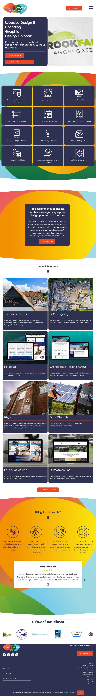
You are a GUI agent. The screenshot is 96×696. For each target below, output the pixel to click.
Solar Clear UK (59, 417)
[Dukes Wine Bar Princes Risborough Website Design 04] (70, 435)
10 (53, 600)
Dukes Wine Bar (60, 469)
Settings (72, 692)
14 (60, 600)
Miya (7, 417)
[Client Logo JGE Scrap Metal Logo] (75, 629)
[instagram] (8, 654)
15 (62, 600)
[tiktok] (12, 654)
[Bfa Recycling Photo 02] (70, 279)
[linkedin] (16, 654)
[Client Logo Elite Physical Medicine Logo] (20, 629)
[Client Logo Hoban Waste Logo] (56, 629)
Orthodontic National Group (68, 366)
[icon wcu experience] (11, 645)
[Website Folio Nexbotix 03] (25, 332)
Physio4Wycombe (15, 469)
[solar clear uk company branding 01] (70, 382)
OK (80, 692)
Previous (12, 580)
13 (58, 600)
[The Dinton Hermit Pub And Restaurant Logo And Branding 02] (25, 279)
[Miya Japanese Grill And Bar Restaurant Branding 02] (25, 382)
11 (55, 600)
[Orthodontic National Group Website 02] (70, 332)
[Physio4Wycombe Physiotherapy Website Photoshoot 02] (25, 435)
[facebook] (4, 654)
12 (56, 600)
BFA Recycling (59, 314)
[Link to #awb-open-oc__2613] (91, 8)
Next (84, 580)
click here (65, 692)
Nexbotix (10, 366)
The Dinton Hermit (16, 314)
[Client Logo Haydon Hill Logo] (38, 629)
